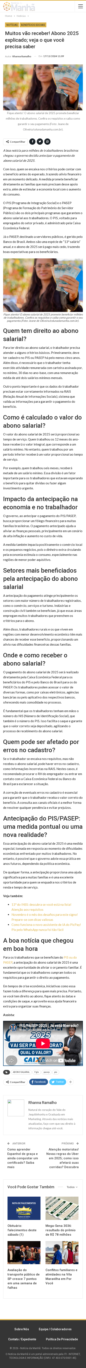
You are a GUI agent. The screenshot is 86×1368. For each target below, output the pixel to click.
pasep (46, 1072)
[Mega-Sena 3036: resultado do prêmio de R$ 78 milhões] (62, 1208)
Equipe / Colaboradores (55, 1329)
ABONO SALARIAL (21, 1072)
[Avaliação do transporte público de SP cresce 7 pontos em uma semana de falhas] (24, 1252)
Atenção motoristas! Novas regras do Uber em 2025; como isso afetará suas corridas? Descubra (62, 1158)
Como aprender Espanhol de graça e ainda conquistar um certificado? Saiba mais (22, 1158)
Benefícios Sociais (33, 24)
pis (55, 1072)
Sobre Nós (21, 1329)
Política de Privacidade (62, 1339)
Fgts (36, 1072)
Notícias (12, 24)
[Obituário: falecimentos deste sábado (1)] (24, 1208)
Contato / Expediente (22, 1339)
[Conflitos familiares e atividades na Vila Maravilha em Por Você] (62, 1252)
